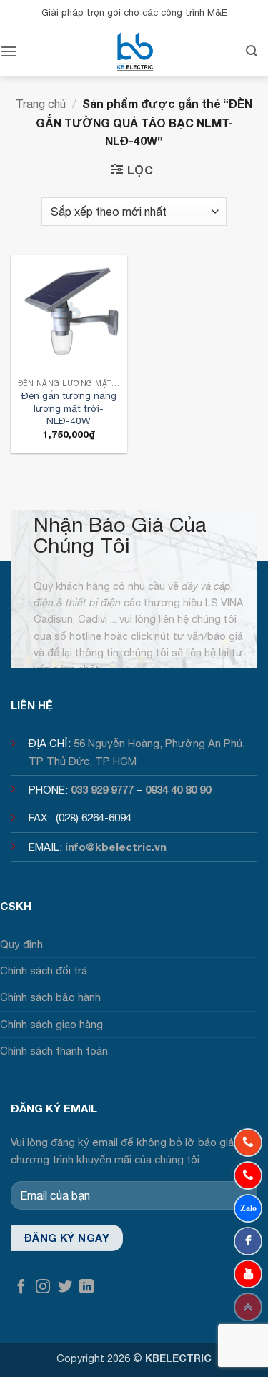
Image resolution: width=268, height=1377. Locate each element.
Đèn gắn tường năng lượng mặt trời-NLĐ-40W (68, 408)
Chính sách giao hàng (51, 1024)
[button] (8, 51)
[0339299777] (248, 1175)
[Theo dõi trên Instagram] (43, 1287)
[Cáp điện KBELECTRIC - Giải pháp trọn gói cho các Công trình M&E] (135, 51)
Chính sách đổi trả (44, 970)
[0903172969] (248, 1208)
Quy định (21, 944)
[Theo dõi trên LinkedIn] (86, 1287)
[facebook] (248, 1241)
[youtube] (248, 1274)
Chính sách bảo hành (50, 997)
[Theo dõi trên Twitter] (65, 1287)
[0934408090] (248, 1142)
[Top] (248, 1307)
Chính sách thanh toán (54, 1051)
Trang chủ (41, 103)
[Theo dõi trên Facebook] (21, 1287)
